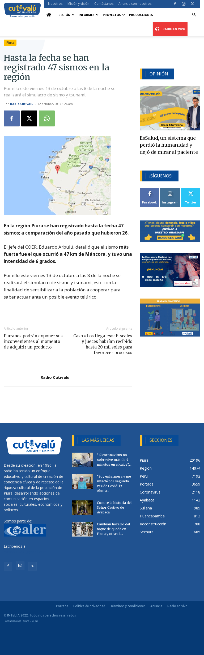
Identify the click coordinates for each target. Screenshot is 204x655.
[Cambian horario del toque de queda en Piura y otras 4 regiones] (82, 529)
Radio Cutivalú (21, 104)
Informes (87, 15)
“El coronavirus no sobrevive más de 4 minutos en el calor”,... (114, 459)
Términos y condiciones (127, 606)
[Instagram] (184, 3)
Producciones (141, 15)
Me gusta (150, 190)
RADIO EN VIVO (173, 29)
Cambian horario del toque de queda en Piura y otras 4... (113, 529)
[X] (192, 3)
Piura (10, 42)
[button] (194, 14)
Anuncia (156, 606)
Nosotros (55, 3)
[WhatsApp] (47, 118)
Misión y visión (78, 3)
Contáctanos (103, 3)
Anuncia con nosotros (134, 3)
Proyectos (112, 15)
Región (64, 15)
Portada (62, 606)
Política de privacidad (89, 606)
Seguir (170, 190)
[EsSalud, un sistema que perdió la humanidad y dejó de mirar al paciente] (170, 108)
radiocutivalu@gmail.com (25, 551)
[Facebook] (175, 3)
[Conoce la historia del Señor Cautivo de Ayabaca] (82, 507)
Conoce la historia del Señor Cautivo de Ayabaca (114, 507)
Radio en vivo (177, 606)
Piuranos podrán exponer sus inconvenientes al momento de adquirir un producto (33, 341)
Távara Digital (30, 620)
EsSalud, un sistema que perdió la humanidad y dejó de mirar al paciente (169, 145)
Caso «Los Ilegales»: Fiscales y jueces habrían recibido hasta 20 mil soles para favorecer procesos (102, 344)
